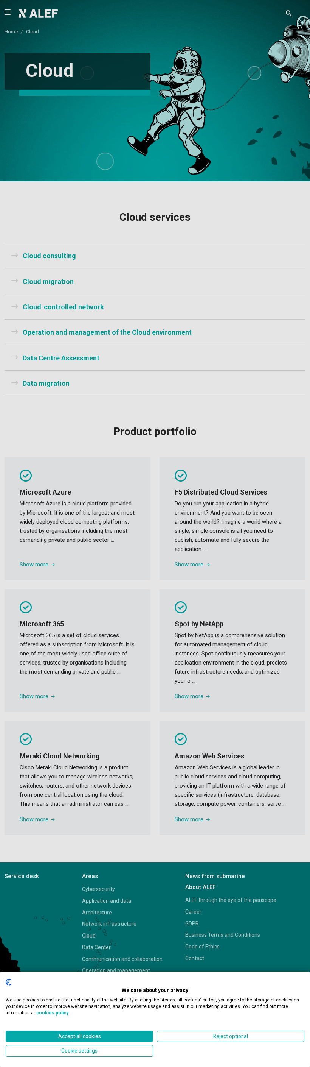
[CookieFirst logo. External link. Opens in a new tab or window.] (8, 982)
